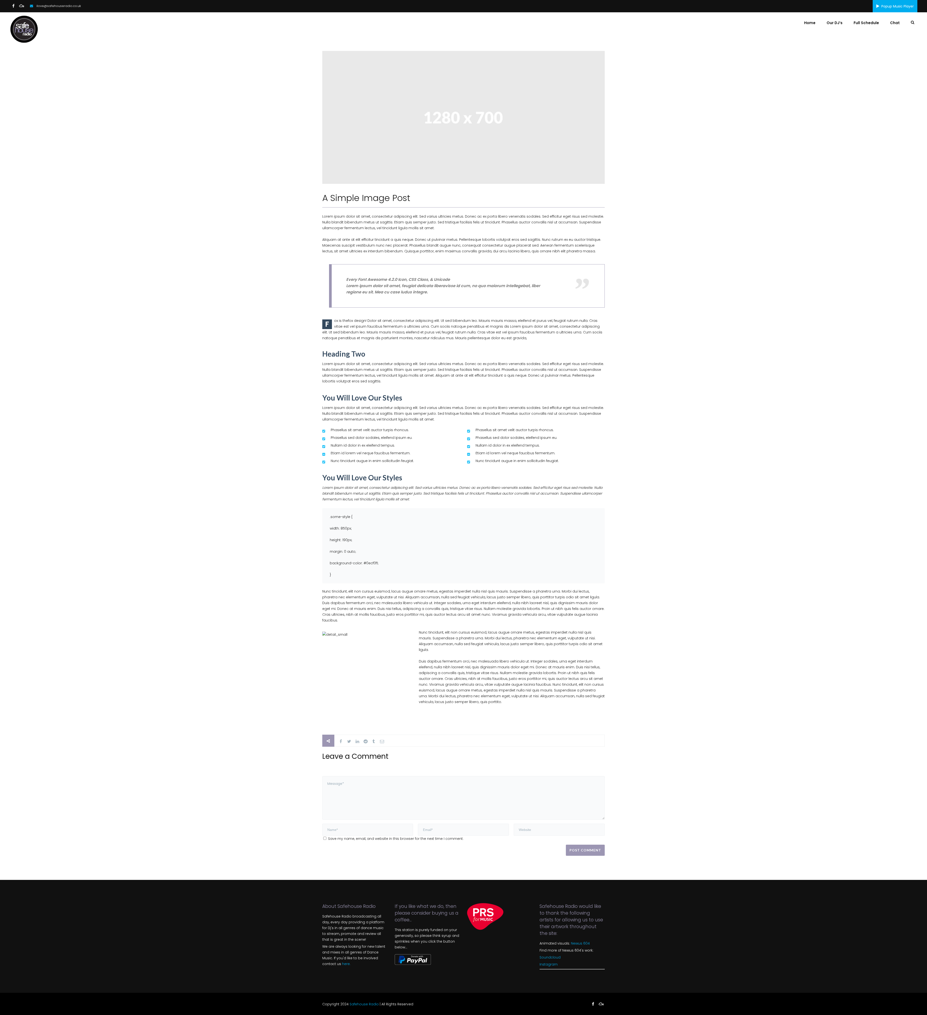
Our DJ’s (835, 22)
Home (809, 22)
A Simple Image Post (366, 198)
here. (346, 963)
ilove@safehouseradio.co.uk (58, 6)
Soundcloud (550, 957)
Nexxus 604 (580, 943)
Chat (895, 22)
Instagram (549, 964)
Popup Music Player (897, 6)
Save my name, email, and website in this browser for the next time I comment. (396, 838)
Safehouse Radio (364, 1004)
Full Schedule (866, 22)
